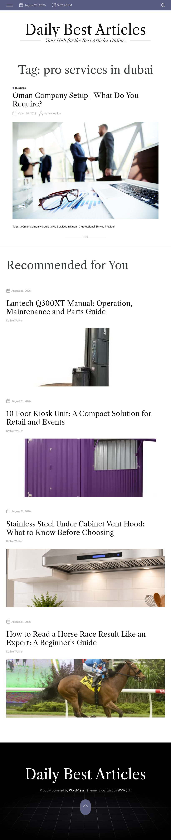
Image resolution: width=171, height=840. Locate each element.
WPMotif (124, 790)
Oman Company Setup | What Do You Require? (76, 99)
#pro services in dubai (63, 226)
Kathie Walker (52, 113)
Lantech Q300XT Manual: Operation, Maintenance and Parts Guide (69, 307)
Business (20, 87)
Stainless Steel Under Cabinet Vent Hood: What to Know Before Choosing (75, 528)
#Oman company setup (34, 226)
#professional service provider (96, 226)
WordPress (77, 790)
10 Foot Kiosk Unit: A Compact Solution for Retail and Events (78, 417)
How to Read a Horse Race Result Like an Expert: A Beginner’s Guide (76, 638)
